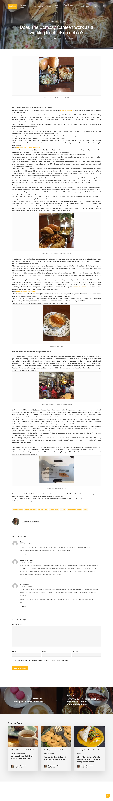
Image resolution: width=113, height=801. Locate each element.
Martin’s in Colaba (79, 287)
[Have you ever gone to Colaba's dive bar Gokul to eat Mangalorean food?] (84, 700)
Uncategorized (49, 750)
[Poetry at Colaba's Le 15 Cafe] (28, 700)
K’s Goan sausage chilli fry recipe (26, 291)
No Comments (69, 38)
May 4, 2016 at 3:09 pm (26, 543)
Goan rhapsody (30, 509)
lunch (63, 509)
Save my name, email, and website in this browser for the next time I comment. (41, 660)
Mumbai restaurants (75, 509)
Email (44, 651)
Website (75, 651)
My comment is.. (17, 624)
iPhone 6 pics (42, 509)
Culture (46, 753)
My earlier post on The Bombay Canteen (28, 147)
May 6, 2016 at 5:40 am (26, 562)
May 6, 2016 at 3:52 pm (26, 586)
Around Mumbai (53, 21)
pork (85, 509)
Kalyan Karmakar (45, 38)
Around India (25, 750)
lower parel (54, 509)
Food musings (18, 509)
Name (14, 651)
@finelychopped (66, 110)
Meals (63, 21)
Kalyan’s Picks (15, 750)
